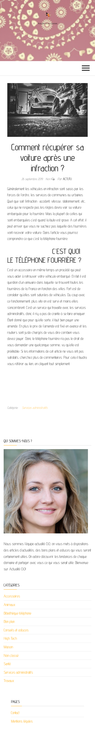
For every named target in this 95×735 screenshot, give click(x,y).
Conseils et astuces (16, 630)
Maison (8, 647)
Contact (15, 712)
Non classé (11, 655)
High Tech (10, 638)
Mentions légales (22, 721)
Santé (7, 663)
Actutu (67, 179)
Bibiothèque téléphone (17, 613)
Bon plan (9, 621)
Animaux (9, 604)
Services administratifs (35, 408)
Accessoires (12, 596)
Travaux (9, 680)
